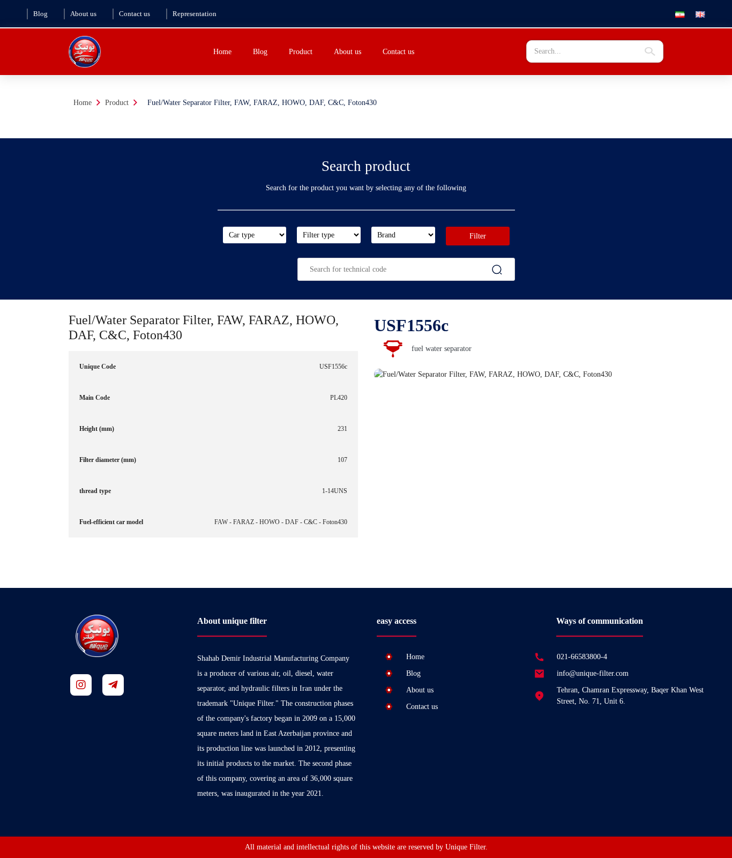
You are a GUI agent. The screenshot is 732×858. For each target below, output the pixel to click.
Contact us (134, 14)
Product (117, 103)
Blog (40, 14)
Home (222, 52)
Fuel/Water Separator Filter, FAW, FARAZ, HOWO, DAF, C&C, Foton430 (262, 103)
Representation (194, 14)
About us (83, 14)
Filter (477, 236)
